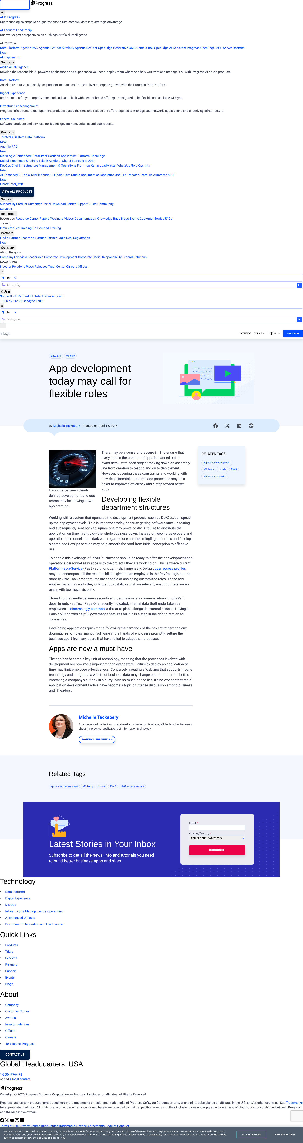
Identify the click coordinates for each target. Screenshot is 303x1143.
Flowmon (83, 165)
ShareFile (68, 161)
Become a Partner (33, 238)
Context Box (144, 48)
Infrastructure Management (19, 106)
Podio (80, 161)
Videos (69, 219)
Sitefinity (32, 161)
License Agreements (90, 1126)
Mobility (70, 355)
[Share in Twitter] (227, 426)
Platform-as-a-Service (65, 568)
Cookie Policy (154, 1134)
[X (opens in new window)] (7, 1121)
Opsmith (122, 50)
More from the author (96, 739)
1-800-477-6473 (11, 301)
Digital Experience (12, 93)
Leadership (35, 257)
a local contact (20, 1079)
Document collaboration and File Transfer (110, 175)
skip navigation (15, 5)
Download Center (64, 204)
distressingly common (87, 609)
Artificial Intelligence (14, 67)
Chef (15, 165)
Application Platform (75, 156)
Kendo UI (55, 161)
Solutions (7, 62)
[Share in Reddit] (251, 426)
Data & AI (56, 355)
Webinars (56, 219)
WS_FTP (17, 184)
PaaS (234, 469)
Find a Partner (10, 238)
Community (105, 204)
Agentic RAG (29, 48)
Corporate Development (60, 257)
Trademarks (294, 1103)
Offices (83, 267)
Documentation (85, 219)
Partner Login (55, 238)
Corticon (54, 156)
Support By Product (13, 204)
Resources (8, 214)
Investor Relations (12, 267)
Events (134, 219)
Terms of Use (9, 1126)
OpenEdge (97, 156)
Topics (258, 333)
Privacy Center (29, 1126)
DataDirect (39, 156)
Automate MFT (87, 177)
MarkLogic (7, 156)
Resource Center (27, 219)
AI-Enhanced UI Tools (15, 175)
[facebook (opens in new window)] (2, 1121)
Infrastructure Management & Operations (47, 165)
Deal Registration (45, 240)
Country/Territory (199, 833)
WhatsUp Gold (127, 165)
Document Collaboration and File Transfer (34, 924)
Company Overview (13, 257)
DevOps (5, 165)
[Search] (2, 271)
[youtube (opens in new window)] (12, 1121)
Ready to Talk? (33, 301)
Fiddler (59, 175)
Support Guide (87, 204)
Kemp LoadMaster (104, 165)
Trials (9, 952)
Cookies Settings (284, 1134)
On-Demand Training (46, 228)
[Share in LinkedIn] (239, 426)
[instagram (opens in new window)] (17, 1121)
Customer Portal (39, 204)
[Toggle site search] (2, 305)
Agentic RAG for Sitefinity (56, 48)
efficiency (209, 469)
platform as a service (215, 476)
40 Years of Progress (20, 1044)
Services (6, 209)
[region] (151, 1135)
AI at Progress (10, 17)
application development (217, 462)
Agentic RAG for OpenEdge (93, 48)
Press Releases (36, 267)
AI (2, 12)
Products (7, 132)
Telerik (43, 161)
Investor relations (17, 1024)
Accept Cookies (251, 1134)
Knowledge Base (108, 219)
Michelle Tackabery (66, 426)
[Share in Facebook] (216, 426)
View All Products (17, 192)
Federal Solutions (12, 119)
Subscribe (293, 333)
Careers (71, 267)
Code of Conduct (117, 1126)
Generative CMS (124, 48)
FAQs (168, 219)
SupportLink (8, 296)
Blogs (125, 219)
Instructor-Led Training (16, 228)
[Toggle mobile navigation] (3, 325)
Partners (7, 233)
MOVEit (90, 161)
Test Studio (72, 175)
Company (8, 247)
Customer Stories (152, 219)
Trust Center (56, 267)
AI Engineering (10, 57)
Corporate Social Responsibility (100, 257)
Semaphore (24, 156)
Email (192, 823)
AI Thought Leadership (16, 30)
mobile (222, 469)
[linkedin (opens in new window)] (22, 1121)
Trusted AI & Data (12, 137)
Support (6, 199)
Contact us (14, 1054)
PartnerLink (26, 296)
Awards (10, 1018)
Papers (44, 219)
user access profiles (170, 568)
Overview (245, 333)
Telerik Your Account (49, 296)
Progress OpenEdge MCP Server (209, 48)
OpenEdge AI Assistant (170, 48)
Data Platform (10, 48)
